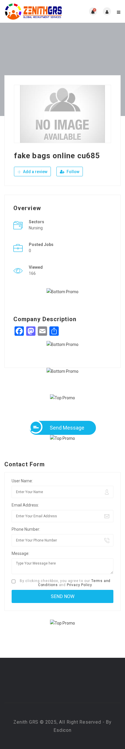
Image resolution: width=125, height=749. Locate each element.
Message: (20, 553)
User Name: (22, 481)
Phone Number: (26, 529)
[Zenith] (33, 11)
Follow (72, 171)
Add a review (34, 171)
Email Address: (25, 505)
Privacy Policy (79, 585)
